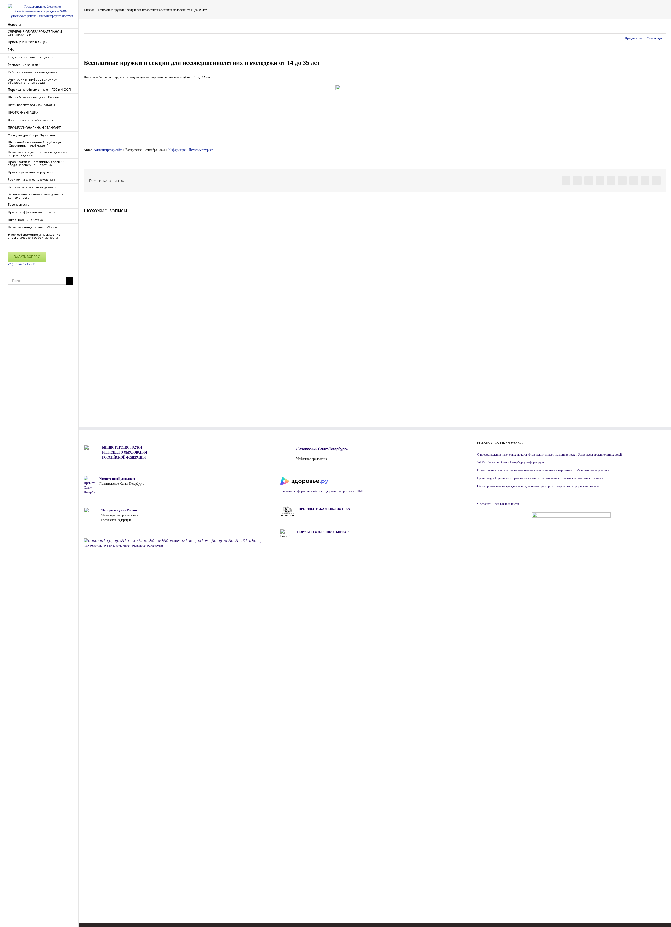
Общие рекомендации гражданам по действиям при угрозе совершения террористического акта (539, 486)
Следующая (655, 38)
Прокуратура (486, 478)
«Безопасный (306, 448)
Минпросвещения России (119, 510)
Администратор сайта (108, 149)
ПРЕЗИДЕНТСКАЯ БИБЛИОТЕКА (324, 509)
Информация (177, 149)
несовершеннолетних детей (604, 454)
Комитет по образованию (117, 478)
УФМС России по (488, 462)
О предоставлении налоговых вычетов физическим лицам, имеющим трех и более (531, 454)
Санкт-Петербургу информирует (522, 462)
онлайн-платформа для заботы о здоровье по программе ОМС (322, 491)
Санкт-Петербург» (333, 448)
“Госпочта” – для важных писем (498, 504)
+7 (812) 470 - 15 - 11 (22, 264)
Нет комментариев (201, 149)
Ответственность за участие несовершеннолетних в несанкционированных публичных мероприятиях (543, 470)
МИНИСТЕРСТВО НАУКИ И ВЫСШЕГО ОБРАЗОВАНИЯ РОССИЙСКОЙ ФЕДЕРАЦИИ (124, 452)
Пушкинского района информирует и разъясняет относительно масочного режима (549, 478)
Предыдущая (633, 38)
